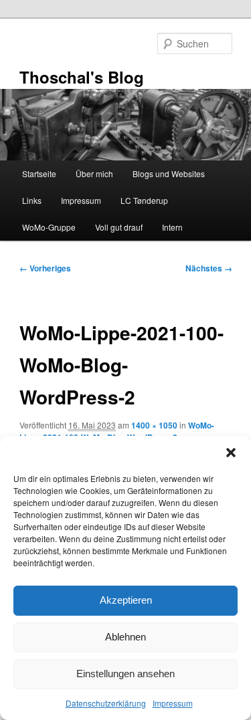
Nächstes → (208, 268)
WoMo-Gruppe (49, 227)
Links (31, 200)
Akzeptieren (126, 600)
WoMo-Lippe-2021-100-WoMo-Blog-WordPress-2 (116, 431)
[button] (231, 452)
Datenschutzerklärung (106, 703)
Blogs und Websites (169, 173)
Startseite (39, 173)
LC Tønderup (144, 200)
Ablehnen (125, 636)
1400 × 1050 (154, 425)
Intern (172, 227)
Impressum (173, 703)
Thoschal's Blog (81, 77)
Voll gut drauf (119, 227)
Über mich (94, 173)
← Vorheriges (45, 268)
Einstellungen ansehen (125, 673)
